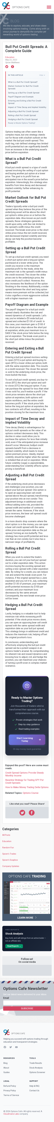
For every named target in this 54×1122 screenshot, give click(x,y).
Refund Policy (9, 1086)
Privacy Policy (9, 1090)
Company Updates (10, 866)
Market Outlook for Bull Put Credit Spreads (23, 87)
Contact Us (34, 1090)
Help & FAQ (34, 1086)
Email (6, 998)
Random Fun (8, 847)
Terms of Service (11, 1095)
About (6, 1068)
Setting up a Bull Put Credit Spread (23, 93)
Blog (5, 1063)
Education (9, 57)
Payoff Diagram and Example (21, 97)
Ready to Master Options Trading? (21, 123)
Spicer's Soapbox (10, 860)
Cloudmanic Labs (11, 1114)
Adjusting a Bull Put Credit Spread (23, 111)
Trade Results (35, 1063)
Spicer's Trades (9, 854)
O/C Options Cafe (16, 5)
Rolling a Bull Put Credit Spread (22, 115)
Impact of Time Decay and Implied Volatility (27, 107)
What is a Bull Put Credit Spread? (23, 82)
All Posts (6, 835)
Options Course (30, 793)
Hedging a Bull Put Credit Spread (23, 119)
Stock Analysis (36, 1068)
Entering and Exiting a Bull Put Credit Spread (24, 102)
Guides (6, 1072)
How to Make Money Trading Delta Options (27, 787)
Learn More (25, 917)
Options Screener (37, 1072)
